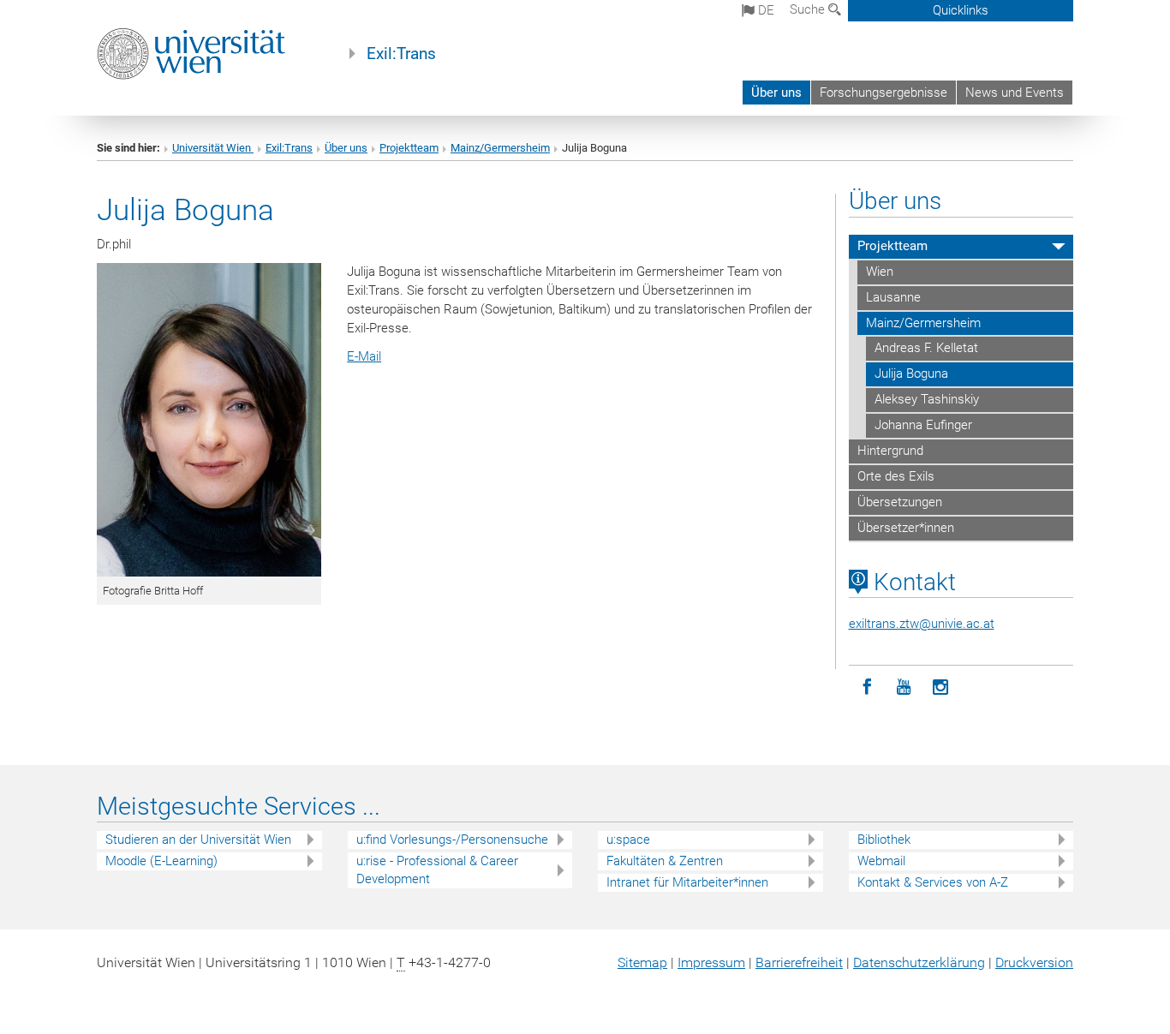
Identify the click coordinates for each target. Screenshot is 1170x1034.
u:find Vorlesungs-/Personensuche (452, 839)
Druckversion (1034, 962)
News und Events (1014, 92)
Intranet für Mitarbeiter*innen (687, 882)
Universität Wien (213, 147)
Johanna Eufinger (923, 425)
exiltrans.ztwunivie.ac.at (921, 623)
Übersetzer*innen (905, 527)
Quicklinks (960, 10)
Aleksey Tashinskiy (927, 399)
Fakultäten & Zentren (664, 861)
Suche (809, 9)
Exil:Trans (401, 54)
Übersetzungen (899, 502)
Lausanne (893, 297)
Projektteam (409, 147)
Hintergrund (890, 450)
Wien (879, 271)
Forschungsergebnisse (883, 92)
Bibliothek (883, 839)
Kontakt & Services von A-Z (932, 882)
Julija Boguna (911, 373)
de (764, 10)
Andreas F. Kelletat (926, 348)
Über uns (776, 92)
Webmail (881, 861)
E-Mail (364, 356)
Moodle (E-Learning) (161, 861)
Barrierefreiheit (799, 962)
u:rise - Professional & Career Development (437, 870)
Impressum (711, 962)
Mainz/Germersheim (500, 147)
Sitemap (642, 962)
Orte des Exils (895, 476)
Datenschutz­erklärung (919, 962)
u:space (628, 839)
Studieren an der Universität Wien (198, 839)
